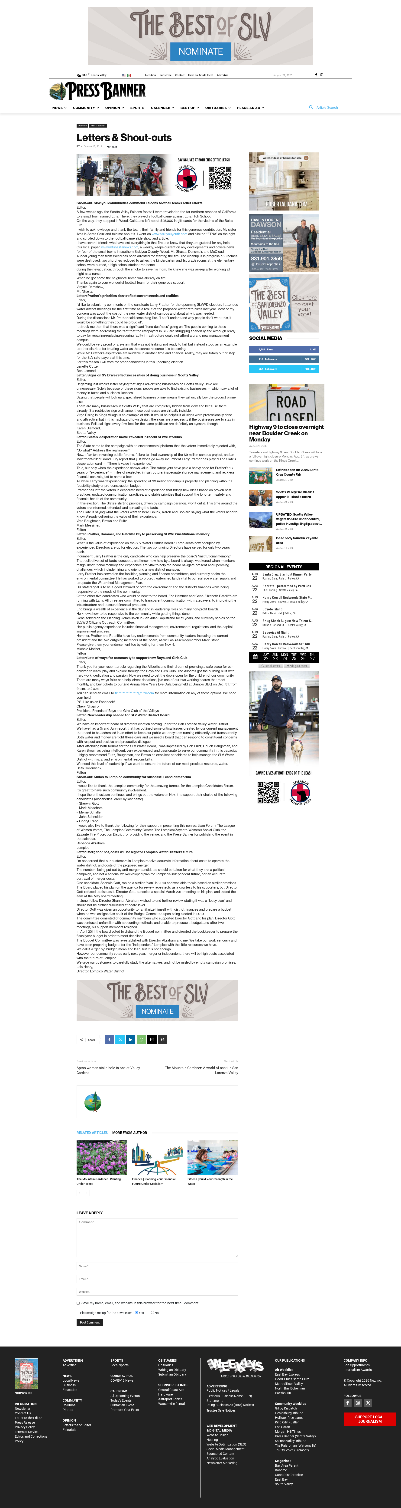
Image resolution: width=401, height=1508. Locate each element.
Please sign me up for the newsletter (106, 1313)
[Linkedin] (130, 1039)
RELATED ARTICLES (92, 1133)
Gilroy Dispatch (286, 1408)
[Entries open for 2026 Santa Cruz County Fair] (260, 476)
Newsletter (22, 1408)
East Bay (281, 1479)
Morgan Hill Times (288, 1431)
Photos (68, 1410)
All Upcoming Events (125, 1396)
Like (313, 349)
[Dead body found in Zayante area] (260, 544)
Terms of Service (26, 1432)
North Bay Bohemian (290, 1388)
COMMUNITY (72, 1400)
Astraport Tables (170, 1399)
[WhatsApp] (141, 1039)
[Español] (130, 75)
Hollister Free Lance (289, 1417)
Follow (310, 359)
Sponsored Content (220, 1453)
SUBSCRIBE (23, 1393)
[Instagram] (321, 75)
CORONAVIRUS (121, 1376)
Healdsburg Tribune (289, 1413)
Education (70, 1390)
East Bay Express (287, 1374)
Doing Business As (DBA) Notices (230, 1405)
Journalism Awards (358, 1370)
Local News (71, 1380)
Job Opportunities (357, 1365)
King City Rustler (287, 1422)
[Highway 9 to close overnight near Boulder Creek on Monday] (286, 402)
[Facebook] (316, 75)
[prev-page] (79, 1193)
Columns (69, 1405)
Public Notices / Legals (223, 1390)
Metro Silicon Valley (289, 1384)
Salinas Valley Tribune (290, 1441)
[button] (322, 107)
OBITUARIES (167, 1360)
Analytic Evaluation (220, 1458)
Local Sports (119, 1365)
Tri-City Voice (284, 1450)
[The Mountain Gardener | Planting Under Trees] (102, 1157)
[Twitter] (120, 1039)
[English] (124, 75)
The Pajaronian (286, 1445)
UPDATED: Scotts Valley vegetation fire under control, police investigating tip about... (299, 519)
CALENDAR (118, 1391)
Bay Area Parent (286, 1465)
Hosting (212, 1440)
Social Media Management (226, 1449)
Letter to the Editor (28, 1418)
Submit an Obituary (172, 1374)
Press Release (25, 1422)
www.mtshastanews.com (119, 247)
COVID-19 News (121, 1380)
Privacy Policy (25, 1427)
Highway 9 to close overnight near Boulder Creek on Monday (286, 433)
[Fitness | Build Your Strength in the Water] (213, 1157)
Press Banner (98, 125)
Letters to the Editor (77, 1425)
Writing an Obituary (172, 1370)
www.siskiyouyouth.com (169, 234)
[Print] (162, 1039)
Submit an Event (122, 1405)
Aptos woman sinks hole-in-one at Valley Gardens (108, 1070)
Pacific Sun (283, 1393)
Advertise (69, 1365)
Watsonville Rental (171, 1404)
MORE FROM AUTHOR (129, 1133)
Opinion (82, 125)
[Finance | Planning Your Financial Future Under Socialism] (157, 1157)
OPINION (69, 1420)
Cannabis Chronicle (289, 1475)
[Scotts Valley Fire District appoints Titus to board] (260, 498)
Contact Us (23, 1413)
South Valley (284, 1484)
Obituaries (165, 1365)
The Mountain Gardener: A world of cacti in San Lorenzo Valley (201, 1070)
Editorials (69, 1430)
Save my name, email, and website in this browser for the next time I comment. (140, 1303)
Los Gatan (282, 1427)
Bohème (281, 1470)
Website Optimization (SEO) (226, 1444)
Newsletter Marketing (222, 1463)
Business (69, 1385)
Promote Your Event (124, 1410)
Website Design (217, 1435)
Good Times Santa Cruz (292, 1379)
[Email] (152, 1039)
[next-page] (87, 1193)
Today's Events (121, 1400)
